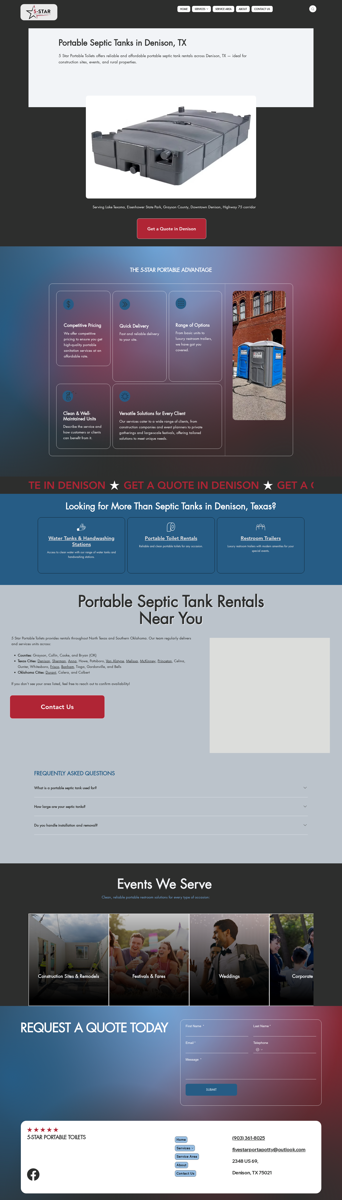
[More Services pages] (207, 9)
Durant (51, 672)
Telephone (260, 1043)
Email (191, 1043)
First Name (195, 1026)
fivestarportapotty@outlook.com (268, 1149)
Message (193, 1059)
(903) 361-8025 (248, 1138)
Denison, (44, 661)
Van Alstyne (115, 661)
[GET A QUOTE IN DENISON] (171, 485)
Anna (72, 661)
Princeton (165, 661)
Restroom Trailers (261, 538)
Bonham (67, 666)
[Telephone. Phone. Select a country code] (259, 1049)
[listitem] (68, 960)
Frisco (54, 666)
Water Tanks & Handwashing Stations (81, 541)
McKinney (148, 661)
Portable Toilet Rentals (171, 538)
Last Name (262, 1026)
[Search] (312, 8)
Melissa (132, 661)
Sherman (59, 661)
